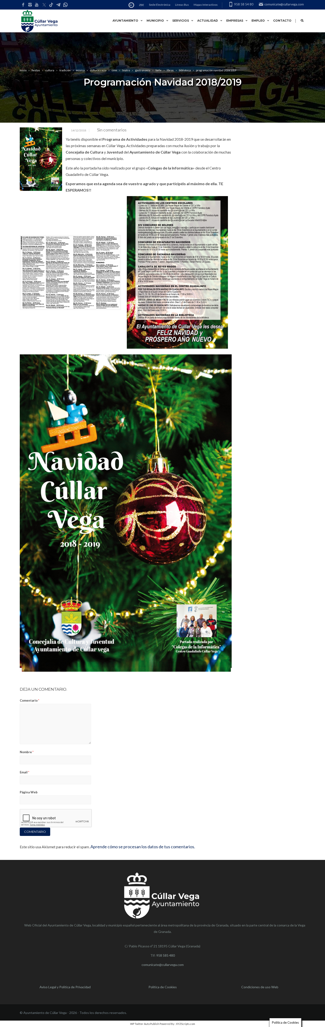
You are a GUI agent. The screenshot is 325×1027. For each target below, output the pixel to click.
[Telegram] (58, 5)
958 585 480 (165, 955)
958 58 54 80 (243, 4)
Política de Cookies (162, 987)
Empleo (258, 20)
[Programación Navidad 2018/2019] (41, 159)
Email (24, 772)
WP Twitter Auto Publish (144, 1023)
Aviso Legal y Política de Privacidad (65, 987)
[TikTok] (51, 5)
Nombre (27, 752)
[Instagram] (30, 5)
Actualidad (207, 20)
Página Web (29, 792)
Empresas (234, 20)
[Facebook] (23, 5)
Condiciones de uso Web (259, 987)
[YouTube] (37, 5)
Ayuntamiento (125, 20)
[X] (44, 5)
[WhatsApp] (65, 5)
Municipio (155, 20)
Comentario (29, 700)
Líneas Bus (182, 4)
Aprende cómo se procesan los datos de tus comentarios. (142, 846)
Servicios (180, 20)
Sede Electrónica (159, 4)
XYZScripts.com (185, 1023)
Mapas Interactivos (206, 4)
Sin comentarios (112, 129)
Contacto (282, 20)
